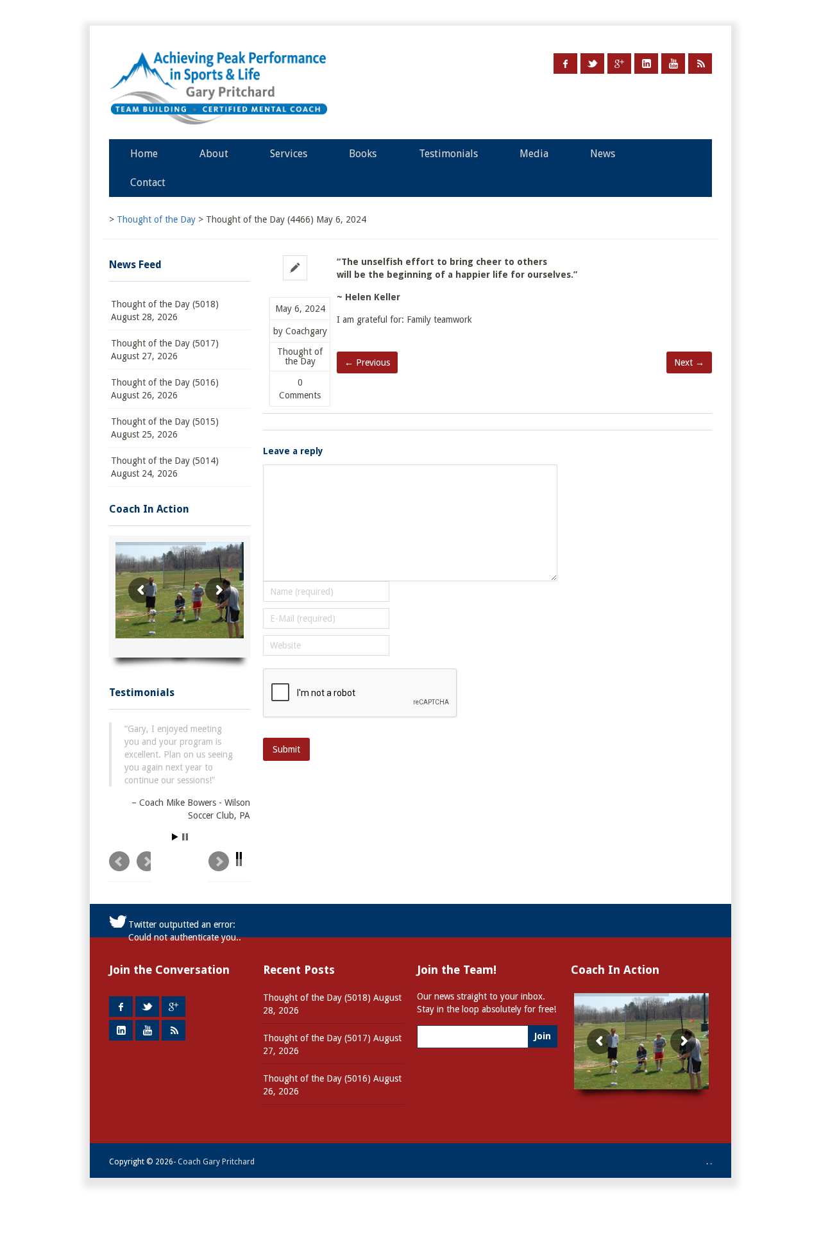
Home (144, 154)
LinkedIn (646, 63)
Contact (147, 182)
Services (288, 154)
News (602, 154)
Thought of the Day (300, 356)
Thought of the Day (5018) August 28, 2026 (165, 310)
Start (175, 841)
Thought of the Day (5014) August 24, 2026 (165, 467)
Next (229, 870)
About (213, 154)
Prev (130, 870)
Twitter (592, 63)
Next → (689, 362)
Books (363, 154)
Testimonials (448, 154)
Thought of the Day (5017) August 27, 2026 (165, 349)
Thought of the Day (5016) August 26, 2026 (165, 388)
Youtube (673, 63)
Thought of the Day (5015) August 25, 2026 (165, 427)
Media (534, 154)
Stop (185, 841)
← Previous (367, 362)
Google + (619, 63)
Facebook (565, 63)
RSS (700, 63)
